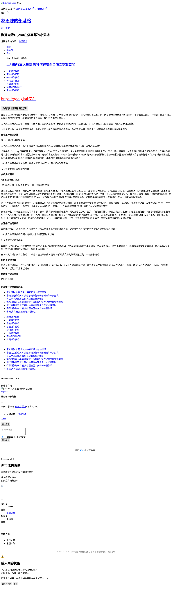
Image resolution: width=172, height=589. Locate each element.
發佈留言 (5, 440)
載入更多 (5, 424)
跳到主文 (5, 28)
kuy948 (4, 391)
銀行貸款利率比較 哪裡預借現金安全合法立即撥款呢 (31, 305)
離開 (15, 584)
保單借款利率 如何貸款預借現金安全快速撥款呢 (29, 308)
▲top (3, 419)
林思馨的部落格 (16, 20)
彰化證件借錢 (12, 81)
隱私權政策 (101, 552)
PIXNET (66, 552)
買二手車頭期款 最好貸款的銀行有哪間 (25, 299)
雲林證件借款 (12, 90)
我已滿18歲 (6, 584)
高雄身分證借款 (14, 87)
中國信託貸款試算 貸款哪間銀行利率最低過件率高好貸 (32, 295)
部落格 (9, 50)
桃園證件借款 (12, 339)
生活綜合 (23, 41)
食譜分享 (22, 414)
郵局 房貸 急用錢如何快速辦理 (20, 312)
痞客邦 (18, 406)
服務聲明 (111, 552)
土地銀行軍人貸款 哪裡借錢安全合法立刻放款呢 (40, 64)
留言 (24, 406)
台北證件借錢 (12, 84)
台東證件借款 (12, 71)
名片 (8, 53)
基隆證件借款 (12, 77)
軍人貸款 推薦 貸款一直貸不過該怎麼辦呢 (26, 292)
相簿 (8, 47)
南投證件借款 (12, 74)
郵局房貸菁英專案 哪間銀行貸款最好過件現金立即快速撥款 (34, 302)
